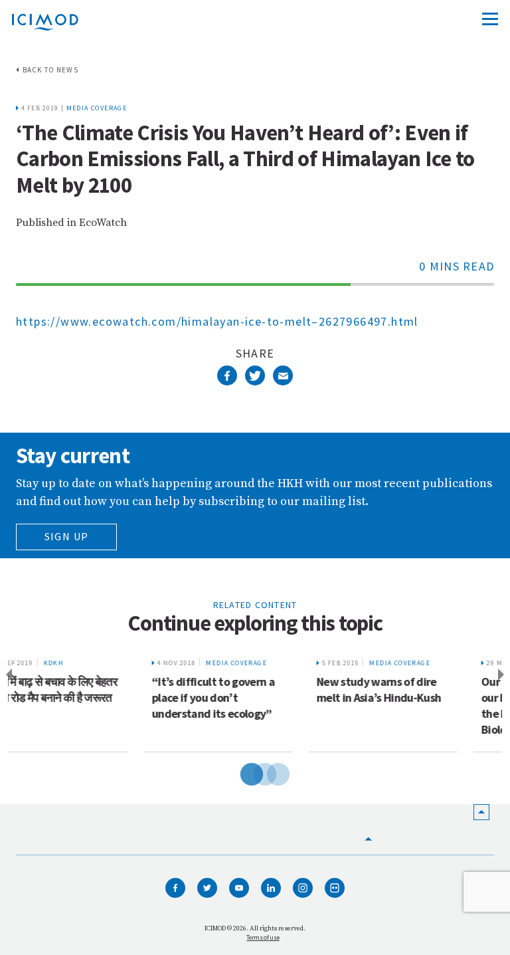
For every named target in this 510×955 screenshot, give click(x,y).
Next (503, 675)
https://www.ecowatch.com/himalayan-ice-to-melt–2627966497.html (217, 321)
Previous (6, 675)
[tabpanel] (90, 701)
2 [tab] (255, 772)
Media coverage (97, 108)
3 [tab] (268, 772)
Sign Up (66, 536)
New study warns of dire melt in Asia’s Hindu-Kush (251, 689)
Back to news (50, 69)
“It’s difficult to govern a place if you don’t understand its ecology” (85, 697)
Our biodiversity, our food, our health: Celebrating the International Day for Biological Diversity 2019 (418, 705)
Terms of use (262, 937)
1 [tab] (241, 772)
